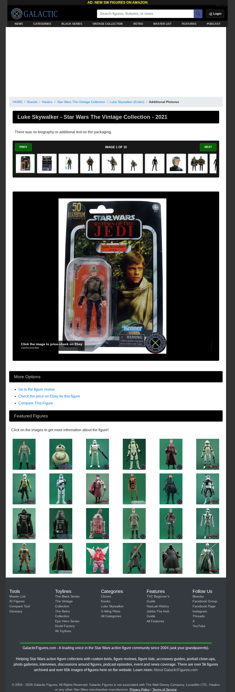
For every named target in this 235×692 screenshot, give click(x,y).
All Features (155, 621)
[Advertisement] (116, 61)
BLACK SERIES (72, 23)
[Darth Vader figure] (24, 523)
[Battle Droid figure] (134, 488)
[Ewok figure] (97, 558)
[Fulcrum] (222, 6)
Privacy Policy (140, 689)
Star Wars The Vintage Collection (81, 102)
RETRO (138, 23)
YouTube (199, 626)
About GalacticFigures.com (176, 670)
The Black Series (67, 596)
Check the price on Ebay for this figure (49, 396)
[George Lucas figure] (97, 488)
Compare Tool (19, 606)
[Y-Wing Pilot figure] (24, 558)
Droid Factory (65, 626)
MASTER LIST (162, 23)
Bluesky (198, 596)
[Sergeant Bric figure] (24, 488)
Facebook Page (204, 606)
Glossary (15, 611)
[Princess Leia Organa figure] (24, 454)
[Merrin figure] (171, 523)
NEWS (19, 23)
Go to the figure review (36, 389)
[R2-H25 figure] (97, 523)
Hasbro (47, 102)
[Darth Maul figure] (134, 558)
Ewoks (105, 601)
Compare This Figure (35, 403)
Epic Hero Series (67, 621)
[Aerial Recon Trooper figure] (208, 454)
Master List (17, 596)
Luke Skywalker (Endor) (127, 102)
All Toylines (63, 631)
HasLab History (158, 606)
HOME (17, 102)
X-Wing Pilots (110, 611)
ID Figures (17, 601)
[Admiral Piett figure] (134, 523)
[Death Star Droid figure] (208, 523)
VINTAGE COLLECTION (107, 23)
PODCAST (213, 23)
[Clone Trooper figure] (97, 454)
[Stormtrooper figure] (134, 454)
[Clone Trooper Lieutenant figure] (61, 488)
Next (208, 147)
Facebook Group (205, 601)
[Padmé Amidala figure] (171, 454)
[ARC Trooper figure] (208, 488)
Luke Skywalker (112, 606)
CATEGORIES (42, 23)
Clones (106, 596)
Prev (23, 147)
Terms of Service (164, 689)
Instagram (200, 611)
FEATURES (189, 23)
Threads (199, 616)
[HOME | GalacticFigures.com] (35, 14)
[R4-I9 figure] (61, 523)
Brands (32, 102)
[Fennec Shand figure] (171, 488)
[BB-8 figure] (61, 454)
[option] (25, 163)
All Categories (111, 616)
